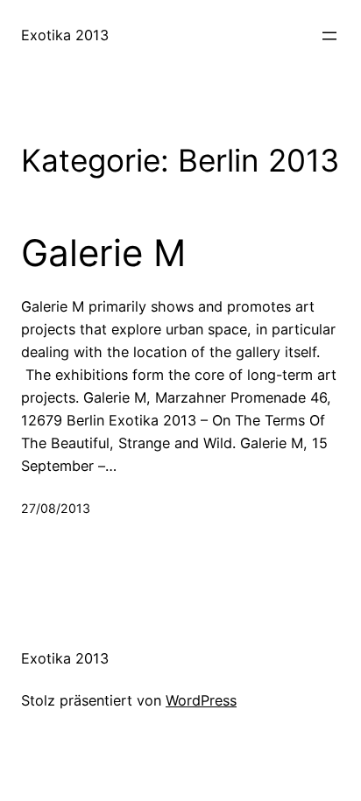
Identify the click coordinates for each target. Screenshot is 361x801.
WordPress (201, 700)
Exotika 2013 (65, 35)
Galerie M (103, 253)
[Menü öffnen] (329, 35)
